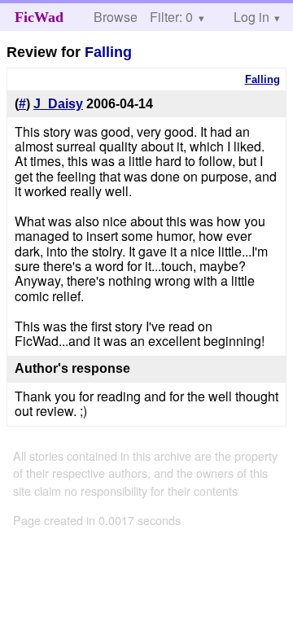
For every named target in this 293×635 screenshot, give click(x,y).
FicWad (39, 17)
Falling (108, 52)
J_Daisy (58, 104)
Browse (116, 16)
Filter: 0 (171, 16)
